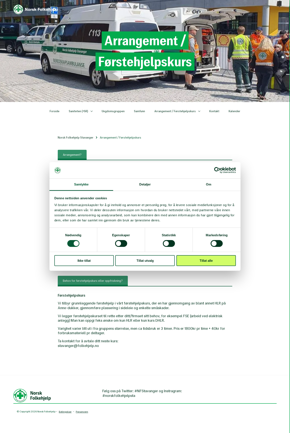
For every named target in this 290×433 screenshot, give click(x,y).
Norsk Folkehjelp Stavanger (75, 137)
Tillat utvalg (145, 260)
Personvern (82, 411)
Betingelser (65, 411)
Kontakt (214, 111)
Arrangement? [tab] (72, 155)
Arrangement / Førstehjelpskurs (175, 111)
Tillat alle (206, 260)
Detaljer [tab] (145, 184)
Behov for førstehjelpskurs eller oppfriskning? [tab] (93, 281)
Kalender (234, 111)
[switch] (121, 243)
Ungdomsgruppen (113, 111)
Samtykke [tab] (81, 184)
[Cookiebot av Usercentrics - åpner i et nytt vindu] (217, 170)
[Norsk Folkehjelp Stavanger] (35, 6)
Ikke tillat (84, 260)
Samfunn (139, 111)
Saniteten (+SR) (79, 111)
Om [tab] (208, 184)
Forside (54, 111)
